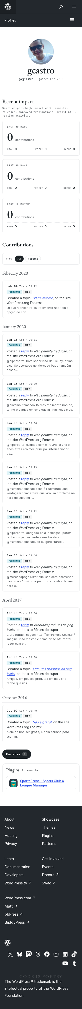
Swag (49, 883)
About (10, 819)
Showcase (50, 819)
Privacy (11, 843)
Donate (50, 874)
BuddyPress (17, 922)
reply (25, 351)
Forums (33, 258)
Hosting (11, 835)
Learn (9, 858)
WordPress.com (20, 898)
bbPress (14, 914)
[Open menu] (74, 7)
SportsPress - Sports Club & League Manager (42, 783)
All (19, 258)
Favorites (16, 754)
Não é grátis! (41, 722)
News (9, 827)
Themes (48, 827)
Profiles (10, 20)
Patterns (49, 843)
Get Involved (53, 858)
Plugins (48, 835)
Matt (11, 906)
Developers (14, 874)
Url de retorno (42, 298)
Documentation (17, 866)
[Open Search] (61, 7)
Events (48, 866)
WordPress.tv (18, 883)
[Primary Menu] (72, 20)
